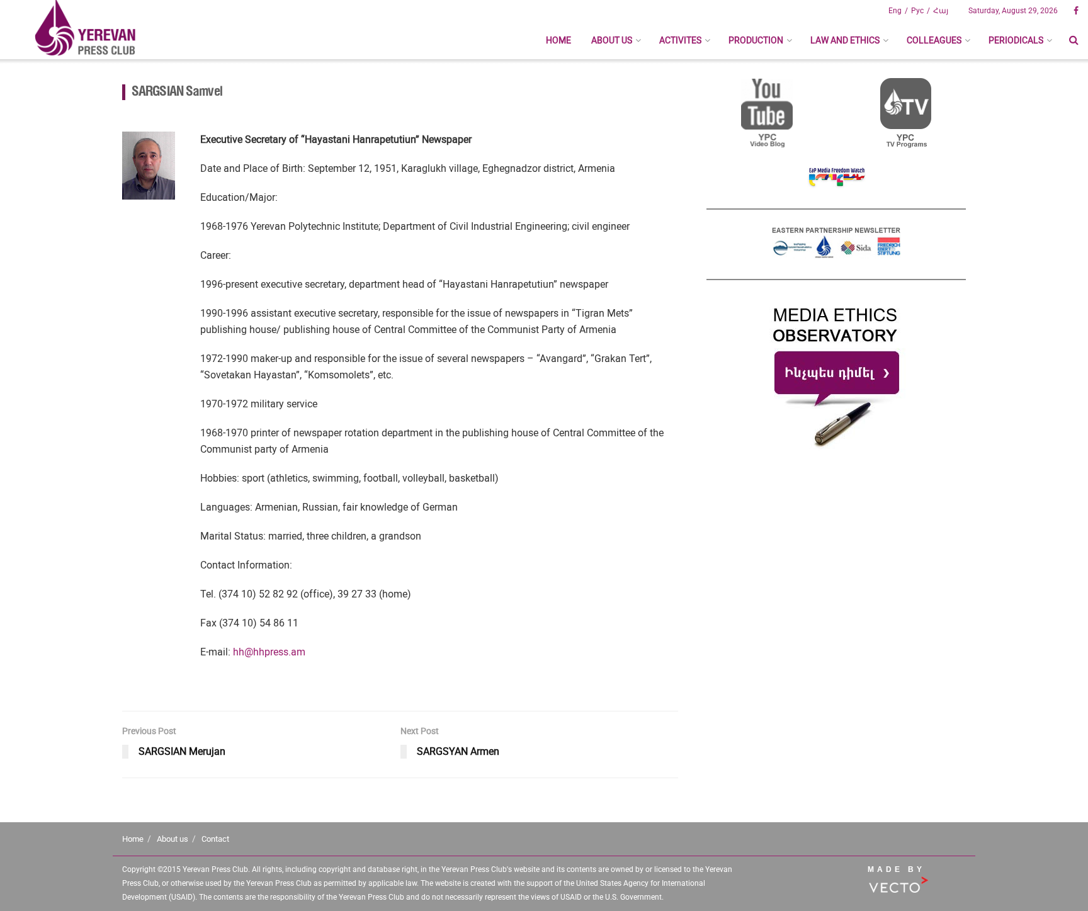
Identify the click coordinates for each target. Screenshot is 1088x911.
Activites (680, 40)
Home (558, 40)
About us (611, 40)
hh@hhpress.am (269, 652)
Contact (215, 839)
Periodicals (1016, 40)
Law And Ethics (845, 40)
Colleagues (934, 40)
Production (755, 40)
